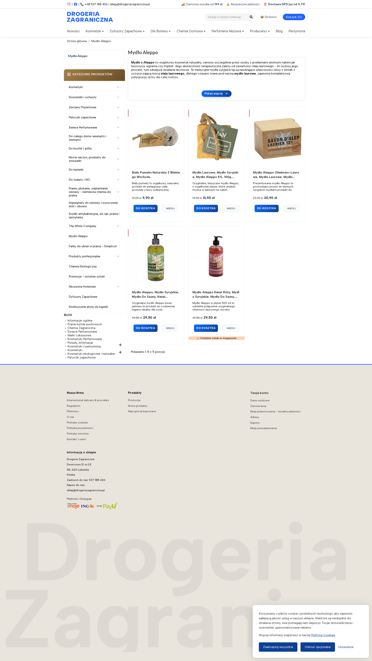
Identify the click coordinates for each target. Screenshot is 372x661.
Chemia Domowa (190, 31)
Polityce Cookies (323, 635)
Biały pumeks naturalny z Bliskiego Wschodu (156, 175)
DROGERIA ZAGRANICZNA (86, 17)
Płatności (73, 411)
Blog (279, 31)
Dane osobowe (260, 400)
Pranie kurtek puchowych (84, 324)
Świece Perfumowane (82, 331)
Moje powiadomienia (263, 428)
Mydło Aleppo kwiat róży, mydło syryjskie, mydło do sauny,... (215, 294)
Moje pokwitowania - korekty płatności (275, 411)
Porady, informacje (80, 342)
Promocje (134, 400)
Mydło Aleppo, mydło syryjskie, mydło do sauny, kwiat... (155, 294)
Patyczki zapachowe (81, 357)
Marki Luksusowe (79, 335)
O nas (70, 417)
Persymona (296, 31)
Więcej (170, 208)
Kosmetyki (93, 31)
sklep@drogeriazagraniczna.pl (130, 4)
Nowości (73, 31)
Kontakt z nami (76, 439)
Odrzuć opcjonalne (318, 647)
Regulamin (73, 406)
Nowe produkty (137, 406)
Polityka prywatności (80, 428)
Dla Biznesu (159, 31)
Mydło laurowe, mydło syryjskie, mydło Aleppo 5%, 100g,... (215, 175)
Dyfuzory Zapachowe (126, 31)
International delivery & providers (88, 400)
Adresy (254, 417)
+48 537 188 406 (96, 4)
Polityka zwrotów (78, 433)
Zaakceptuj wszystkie (278, 647)
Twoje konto (259, 393)
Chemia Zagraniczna (81, 328)
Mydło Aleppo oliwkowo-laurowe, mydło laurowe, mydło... (276, 175)
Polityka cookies (77, 422)
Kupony (255, 422)
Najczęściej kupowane (142, 411)
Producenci (258, 31)
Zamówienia (258, 406)
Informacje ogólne (79, 320)
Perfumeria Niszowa (226, 31)
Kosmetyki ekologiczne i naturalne (91, 354)
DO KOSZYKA (145, 208)
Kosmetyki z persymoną (84, 346)
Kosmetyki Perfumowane (84, 339)
